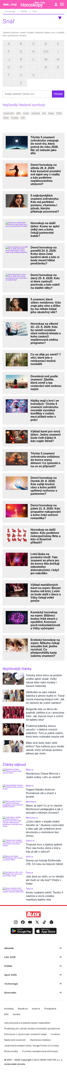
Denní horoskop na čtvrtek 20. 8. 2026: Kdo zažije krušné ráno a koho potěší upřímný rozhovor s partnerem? (44, 485)
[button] (21, 931)
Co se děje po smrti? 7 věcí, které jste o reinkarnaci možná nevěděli (46, 359)
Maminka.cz (32, 817)
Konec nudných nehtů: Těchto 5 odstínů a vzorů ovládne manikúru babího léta (44, 896)
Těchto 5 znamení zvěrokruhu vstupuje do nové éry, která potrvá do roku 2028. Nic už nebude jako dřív (45, 145)
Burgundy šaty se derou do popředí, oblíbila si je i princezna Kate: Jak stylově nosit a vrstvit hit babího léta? (45, 714)
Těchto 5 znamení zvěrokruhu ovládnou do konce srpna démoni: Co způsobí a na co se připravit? (45, 460)
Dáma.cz (30, 840)
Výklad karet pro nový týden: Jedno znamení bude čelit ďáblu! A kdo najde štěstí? (46, 436)
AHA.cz (29, 856)
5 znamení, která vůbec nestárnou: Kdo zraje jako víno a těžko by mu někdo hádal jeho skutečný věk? (46, 306)
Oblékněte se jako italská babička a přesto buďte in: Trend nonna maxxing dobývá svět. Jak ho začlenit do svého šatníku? (45, 697)
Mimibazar (31, 801)
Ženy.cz (29, 872)
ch (45, 52)
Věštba (24, 11)
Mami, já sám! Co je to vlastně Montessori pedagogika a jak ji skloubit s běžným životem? (44, 809)
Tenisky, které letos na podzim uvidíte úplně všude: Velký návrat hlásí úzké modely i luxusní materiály (44, 681)
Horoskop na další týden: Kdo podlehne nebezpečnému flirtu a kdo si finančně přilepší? (46, 536)
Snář (35, 11)
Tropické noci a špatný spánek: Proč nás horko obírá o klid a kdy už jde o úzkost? (44, 848)
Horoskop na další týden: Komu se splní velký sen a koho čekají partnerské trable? (45, 229)
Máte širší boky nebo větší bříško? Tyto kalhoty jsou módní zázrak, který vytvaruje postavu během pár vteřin (45, 748)
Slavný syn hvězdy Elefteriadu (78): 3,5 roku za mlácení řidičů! (44, 862)
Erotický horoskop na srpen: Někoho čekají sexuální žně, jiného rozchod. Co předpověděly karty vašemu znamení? (45, 647)
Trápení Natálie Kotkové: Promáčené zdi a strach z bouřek (41, 793)
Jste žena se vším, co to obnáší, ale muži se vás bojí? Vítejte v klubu (45, 880)
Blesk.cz (30, 769)
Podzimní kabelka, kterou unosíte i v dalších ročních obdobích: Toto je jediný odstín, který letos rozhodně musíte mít (45, 731)
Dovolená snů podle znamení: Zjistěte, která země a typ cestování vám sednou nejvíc (46, 383)
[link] (16, 922)
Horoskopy (10, 11)
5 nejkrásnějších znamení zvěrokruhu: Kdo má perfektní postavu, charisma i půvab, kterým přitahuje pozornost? (45, 203)
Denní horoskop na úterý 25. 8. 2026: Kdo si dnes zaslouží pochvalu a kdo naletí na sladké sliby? (45, 281)
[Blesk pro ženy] (10, 4)
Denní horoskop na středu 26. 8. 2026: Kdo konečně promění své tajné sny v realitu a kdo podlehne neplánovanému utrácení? (46, 174)
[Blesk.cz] (33, 914)
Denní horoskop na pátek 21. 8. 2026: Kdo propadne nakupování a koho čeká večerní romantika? (46, 512)
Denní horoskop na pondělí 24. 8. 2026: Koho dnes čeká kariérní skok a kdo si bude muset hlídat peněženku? (45, 255)
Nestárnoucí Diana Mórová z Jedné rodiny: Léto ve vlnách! (43, 775)
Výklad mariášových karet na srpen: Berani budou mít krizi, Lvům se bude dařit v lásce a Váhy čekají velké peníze (46, 592)
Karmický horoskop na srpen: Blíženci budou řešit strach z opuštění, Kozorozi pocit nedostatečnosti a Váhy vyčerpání (45, 620)
